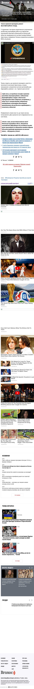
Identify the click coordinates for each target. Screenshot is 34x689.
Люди (2, 666)
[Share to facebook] (13, 157)
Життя (13, 666)
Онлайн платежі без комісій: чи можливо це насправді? (16, 472)
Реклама (24, 661)
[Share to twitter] (16, 157)
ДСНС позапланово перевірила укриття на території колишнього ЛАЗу (15, 477)
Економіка (15, 663)
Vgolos (6, 3)
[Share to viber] (21, 157)
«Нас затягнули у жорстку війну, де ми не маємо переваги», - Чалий (16, 553)
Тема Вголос (4, 661)
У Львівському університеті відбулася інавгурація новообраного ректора (22, 604)
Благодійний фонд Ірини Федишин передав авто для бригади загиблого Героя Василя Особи (17, 521)
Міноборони (9, 178)
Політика (14, 661)
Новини (3, 658)
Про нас (24, 658)
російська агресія (25, 178)
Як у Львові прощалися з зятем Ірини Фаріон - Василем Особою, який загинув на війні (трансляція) (17, 538)
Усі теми (17, 561)
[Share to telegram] (18, 157)
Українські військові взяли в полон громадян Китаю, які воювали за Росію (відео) (9, 582)
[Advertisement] (17, 633)
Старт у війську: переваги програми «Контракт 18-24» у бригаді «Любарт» (16, 461)
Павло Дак (14, 19)
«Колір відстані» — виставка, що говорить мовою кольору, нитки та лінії (15, 483)
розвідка (4, 180)
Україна (16, 178)
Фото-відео (4, 663)
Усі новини (17, 495)
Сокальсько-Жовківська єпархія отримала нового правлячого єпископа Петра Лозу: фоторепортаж (25, 583)
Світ (13, 669)
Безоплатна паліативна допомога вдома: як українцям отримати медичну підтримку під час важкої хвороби (16, 489)
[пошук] (21, 2)
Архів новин (25, 663)
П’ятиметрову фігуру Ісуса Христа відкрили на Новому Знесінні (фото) (16, 467)
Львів (13, 658)
